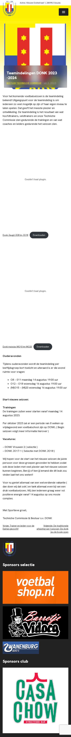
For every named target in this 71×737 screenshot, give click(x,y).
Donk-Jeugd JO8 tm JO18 (15, 235)
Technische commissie (28, 83)
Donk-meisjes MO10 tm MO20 (17, 346)
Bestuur (11, 83)
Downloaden (39, 235)
